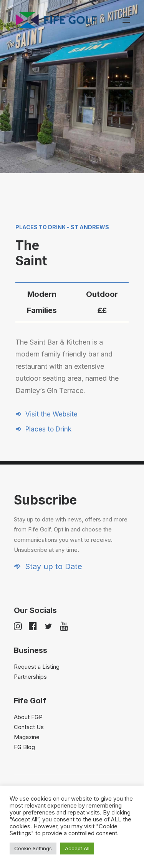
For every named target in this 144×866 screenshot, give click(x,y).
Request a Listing (37, 666)
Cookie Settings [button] (33, 848)
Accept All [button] (77, 848)
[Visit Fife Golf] (56, 20)
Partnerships (30, 676)
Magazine (27, 737)
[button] (126, 20)
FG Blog (24, 747)
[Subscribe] (72, 531)
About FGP (28, 717)
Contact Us (29, 727)
